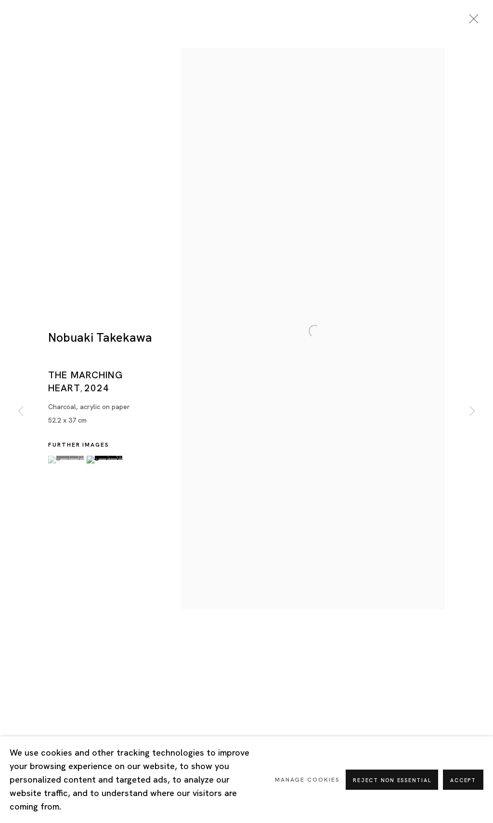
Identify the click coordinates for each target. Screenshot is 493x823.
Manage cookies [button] (307, 779)
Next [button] (472, 412)
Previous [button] (20, 412)
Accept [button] (463, 780)
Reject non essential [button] (392, 780)
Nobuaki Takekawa (100, 338)
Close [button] (471, 21)
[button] (66, 459)
